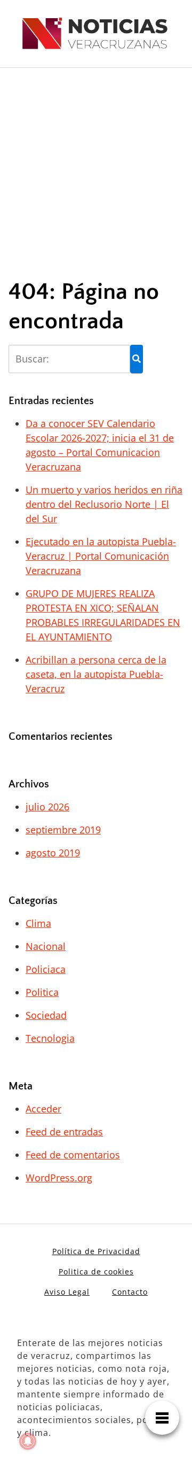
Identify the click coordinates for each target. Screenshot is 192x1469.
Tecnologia (50, 1038)
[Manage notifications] (27, 1441)
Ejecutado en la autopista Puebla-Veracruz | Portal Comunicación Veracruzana (101, 556)
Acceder (43, 1108)
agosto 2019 (53, 852)
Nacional (46, 946)
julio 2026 (47, 806)
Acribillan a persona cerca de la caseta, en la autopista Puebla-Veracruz (96, 674)
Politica (42, 992)
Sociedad (46, 1015)
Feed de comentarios (73, 1154)
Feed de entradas (64, 1131)
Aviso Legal (67, 1292)
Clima (38, 923)
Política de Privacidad (96, 1251)
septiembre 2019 (63, 829)
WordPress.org (59, 1177)
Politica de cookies (96, 1271)
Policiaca (46, 969)
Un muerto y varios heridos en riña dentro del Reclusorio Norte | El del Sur (104, 504)
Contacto (130, 1292)
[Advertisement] (96, 164)
